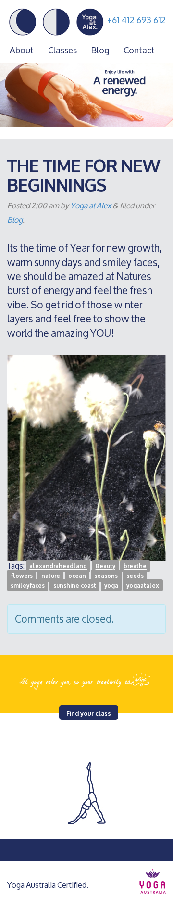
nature (50, 575)
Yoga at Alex (90, 205)
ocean (77, 575)
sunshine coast (74, 585)
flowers (22, 575)
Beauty (105, 566)
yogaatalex (142, 585)
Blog (100, 50)
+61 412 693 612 (136, 20)
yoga (111, 585)
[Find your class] (86, 679)
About (22, 50)
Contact (139, 50)
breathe (135, 566)
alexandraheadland (58, 566)
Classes (62, 50)
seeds (135, 575)
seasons (106, 575)
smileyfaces (28, 585)
